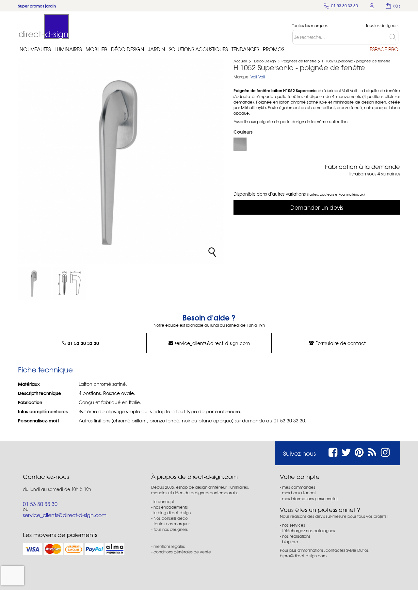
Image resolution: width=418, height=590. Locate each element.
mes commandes (298, 487)
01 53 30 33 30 (83, 343)
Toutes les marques (310, 25)
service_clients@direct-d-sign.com (212, 343)
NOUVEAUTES (35, 49)
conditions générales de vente (182, 552)
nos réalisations (296, 536)
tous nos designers (170, 529)
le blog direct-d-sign (172, 513)
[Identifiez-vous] (372, 5)
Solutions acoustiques (198, 49)
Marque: (241, 77)
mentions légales (169, 546)
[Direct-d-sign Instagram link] (385, 451)
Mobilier (96, 49)
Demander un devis (316, 207)
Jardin (156, 49)
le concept (163, 501)
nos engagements (170, 507)
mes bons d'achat (299, 493)
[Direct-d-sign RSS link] (372, 451)
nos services (293, 525)
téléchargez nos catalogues (308, 530)
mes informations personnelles (310, 498)
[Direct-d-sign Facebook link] (333, 451)
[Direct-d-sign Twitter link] (346, 451)
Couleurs (243, 131)
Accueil (240, 60)
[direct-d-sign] (44, 26)
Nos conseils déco (170, 518)
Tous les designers (382, 25)
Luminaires (68, 49)
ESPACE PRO (384, 49)
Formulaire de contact (340, 343)
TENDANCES (245, 49)
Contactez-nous (46, 476)
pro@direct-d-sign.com (305, 556)
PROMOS (273, 49)
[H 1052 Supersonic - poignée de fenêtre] (34, 283)
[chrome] (240, 144)
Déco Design (127, 49)
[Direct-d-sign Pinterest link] (359, 451)
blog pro (290, 542)
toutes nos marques (171, 524)
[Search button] (394, 37)
